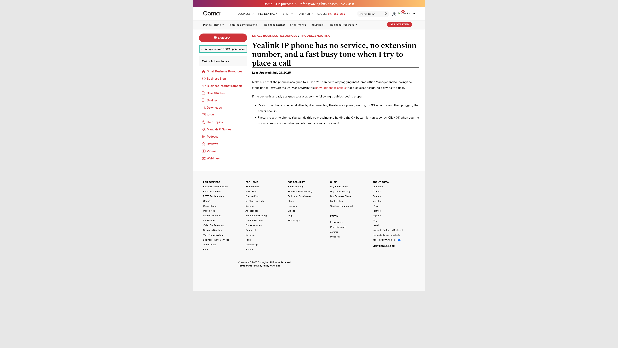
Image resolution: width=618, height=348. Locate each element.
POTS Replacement (213, 196)
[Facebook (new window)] (205, 263)
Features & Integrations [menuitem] (243, 24)
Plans (291, 201)
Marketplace (337, 201)
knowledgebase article (330, 87)
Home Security (296, 186)
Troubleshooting (315, 35)
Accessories (251, 210)
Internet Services (212, 215)
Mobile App (209, 210)
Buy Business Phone (340, 196)
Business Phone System (215, 186)
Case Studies (216, 93)
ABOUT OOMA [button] (381, 182)
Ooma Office (209, 244)
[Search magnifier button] (386, 14)
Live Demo (209, 220)
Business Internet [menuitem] (274, 24)
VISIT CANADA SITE (384, 246)
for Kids (254, 201)
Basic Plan (250, 191)
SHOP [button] (333, 182)
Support (377, 215)
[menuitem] (331, 14)
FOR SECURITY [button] (296, 182)
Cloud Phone (209, 205)
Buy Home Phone (339, 186)
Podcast (212, 136)
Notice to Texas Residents (386, 234)
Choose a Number (212, 230)
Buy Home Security (340, 191)
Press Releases (338, 227)
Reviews (212, 143)
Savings (249, 205)
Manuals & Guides (219, 129)
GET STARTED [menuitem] (399, 24)
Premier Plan (252, 196)
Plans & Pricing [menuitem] (212, 24)
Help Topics (215, 122)
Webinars (213, 158)
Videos (211, 151)
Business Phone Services (216, 239)
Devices (212, 100)
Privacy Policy (261, 265)
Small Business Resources (224, 71)
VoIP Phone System (213, 234)
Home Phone (252, 186)
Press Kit (335, 236)
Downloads (214, 107)
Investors (377, 201)
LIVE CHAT (224, 37)
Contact (377, 196)
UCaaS (206, 201)
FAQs (210, 114)
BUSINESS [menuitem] (244, 13)
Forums (249, 249)
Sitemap (275, 265)
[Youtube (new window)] (226, 263)
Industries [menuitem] (317, 24)
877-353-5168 (336, 13)
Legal (376, 225)
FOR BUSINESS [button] (211, 182)
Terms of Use (245, 265)
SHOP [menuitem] (286, 13)
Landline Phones (254, 220)
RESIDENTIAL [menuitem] (266, 13)
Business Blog (216, 78)
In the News (336, 222)
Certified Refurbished (341, 205)
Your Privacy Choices (384, 239)
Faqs (205, 249)
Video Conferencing (213, 225)
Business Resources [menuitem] (342, 24)
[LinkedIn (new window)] (219, 263)
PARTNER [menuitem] (304, 13)
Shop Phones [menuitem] (298, 24)
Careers (377, 191)
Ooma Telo (251, 230)
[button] (350, 217)
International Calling (256, 215)
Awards (334, 231)
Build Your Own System (300, 196)
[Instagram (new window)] (232, 263)
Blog (375, 220)
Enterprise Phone (212, 191)
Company (378, 186)
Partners (377, 210)
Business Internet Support (224, 85)
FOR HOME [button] (251, 182)
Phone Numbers (253, 225)
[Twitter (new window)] (212, 263)
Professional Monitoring (300, 191)
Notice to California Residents (388, 230)
